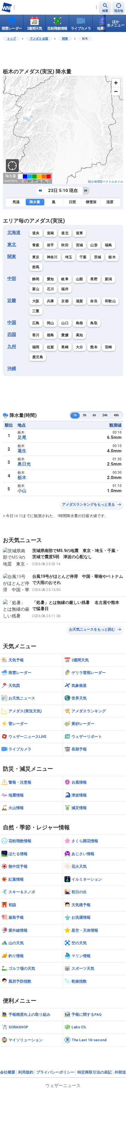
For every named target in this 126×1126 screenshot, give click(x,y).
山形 (94, 245)
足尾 (22, 437)
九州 (11, 346)
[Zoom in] (116, 83)
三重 (36, 311)
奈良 (94, 301)
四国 (11, 334)
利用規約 (25, 1072)
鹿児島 (37, 357)
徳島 (50, 335)
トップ (11, 38)
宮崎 (108, 347)
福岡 (36, 347)
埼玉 (68, 257)
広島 (36, 323)
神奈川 (52, 257)
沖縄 (11, 368)
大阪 (36, 301)
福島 (108, 245)
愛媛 (65, 335)
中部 (11, 278)
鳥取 (94, 323)
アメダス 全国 (39, 38)
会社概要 (7, 1072)
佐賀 (50, 347)
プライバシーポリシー (55, 1072)
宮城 (79, 245)
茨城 (97, 257)
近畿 (11, 300)
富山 (36, 289)
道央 (36, 233)
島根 (79, 323)
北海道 (14, 232)
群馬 (36, 267)
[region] (63, 130)
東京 (36, 257)
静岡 (36, 279)
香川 (36, 335)
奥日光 (24, 464)
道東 (79, 233)
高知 (79, 335)
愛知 (50, 279)
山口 (65, 323)
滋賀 (79, 301)
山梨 (79, 279)
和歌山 (110, 301)
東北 (11, 244)
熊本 (94, 347)
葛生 (22, 451)
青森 (36, 245)
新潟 (108, 279)
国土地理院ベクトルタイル (105, 181)
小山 (22, 490)
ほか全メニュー (116, 23)
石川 (50, 289)
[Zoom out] (116, 91)
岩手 (50, 245)
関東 (65, 38)
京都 (65, 301)
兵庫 (50, 301)
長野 (94, 279)
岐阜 (65, 279)
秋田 (65, 245)
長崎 (65, 347)
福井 (65, 289)
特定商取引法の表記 (94, 1072)
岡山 (50, 323)
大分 (79, 347)
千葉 (83, 257)
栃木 (112, 257)
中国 (11, 322)
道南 (50, 233)
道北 (65, 233)
